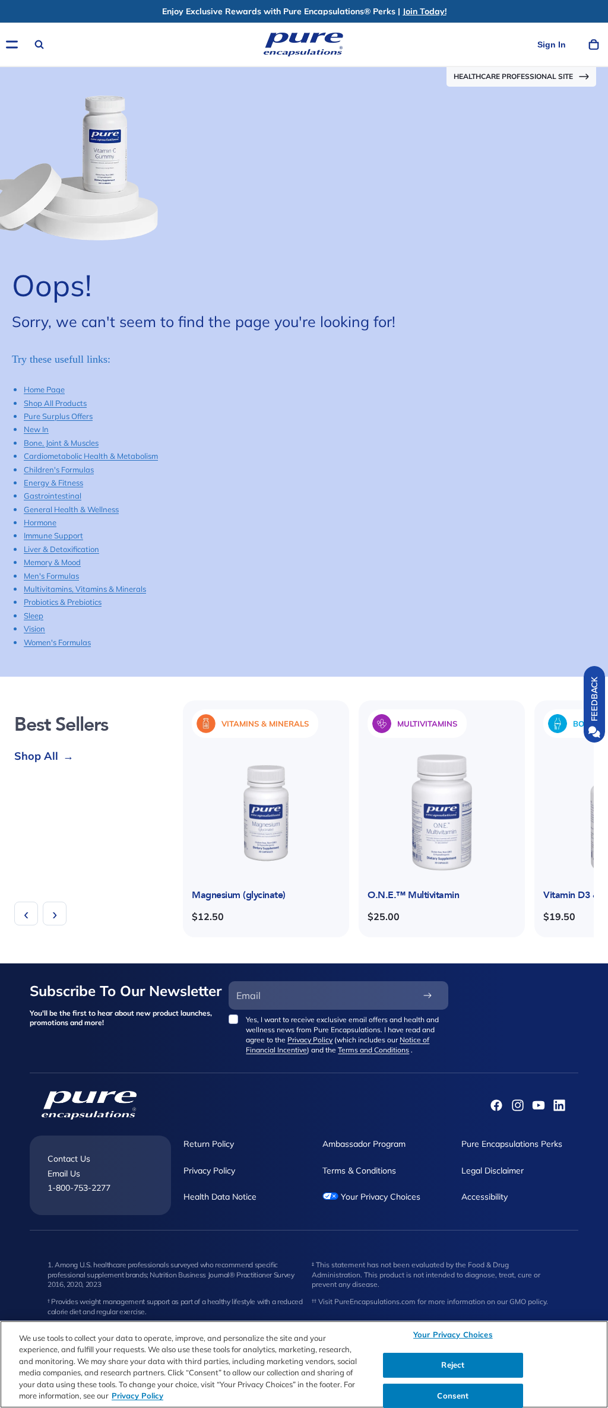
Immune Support (53, 535)
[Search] (39, 44)
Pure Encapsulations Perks (511, 1144)
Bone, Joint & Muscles (61, 443)
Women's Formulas (57, 642)
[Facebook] (496, 1105)
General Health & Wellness (71, 509)
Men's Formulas (51, 576)
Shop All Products (55, 403)
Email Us (64, 1173)
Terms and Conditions (373, 1049)
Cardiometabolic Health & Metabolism (91, 456)
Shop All (44, 756)
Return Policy (208, 1144)
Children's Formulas (59, 469)
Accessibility (484, 1196)
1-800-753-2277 (79, 1187)
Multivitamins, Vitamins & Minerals (85, 589)
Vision (34, 628)
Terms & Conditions (359, 1170)
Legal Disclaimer (492, 1170)
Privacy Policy (309, 1039)
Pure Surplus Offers (58, 416)
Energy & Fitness (53, 482)
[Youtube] (538, 1105)
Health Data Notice (219, 1196)
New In (36, 429)
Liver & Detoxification (61, 549)
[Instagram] (518, 1105)
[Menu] (12, 44)
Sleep (33, 615)
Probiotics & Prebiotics (63, 602)
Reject (452, 1364)
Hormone (40, 522)
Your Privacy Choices (379, 1196)
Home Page (44, 389)
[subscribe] (427, 995)
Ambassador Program (364, 1144)
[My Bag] (594, 44)
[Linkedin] (559, 1105)
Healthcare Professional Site (513, 76)
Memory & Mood (52, 562)
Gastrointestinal (52, 495)
